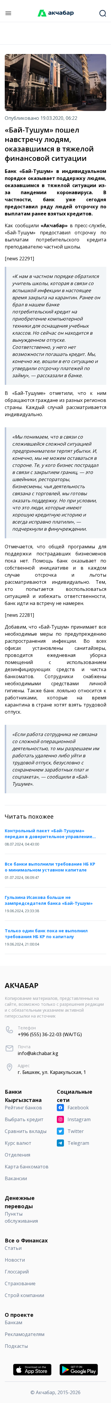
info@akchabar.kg (38, 1053)
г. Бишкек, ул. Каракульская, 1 (52, 1072)
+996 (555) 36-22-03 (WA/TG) (50, 1034)
